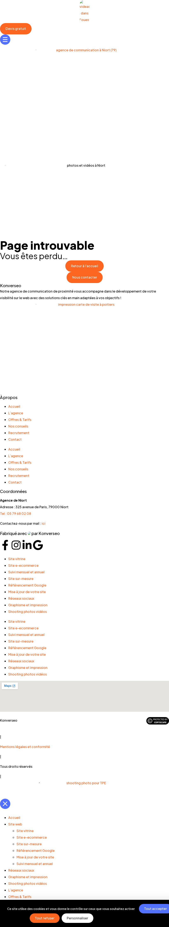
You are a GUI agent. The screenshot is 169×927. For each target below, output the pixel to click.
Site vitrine (16, 559)
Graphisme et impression (27, 605)
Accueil (14, 406)
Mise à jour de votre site (27, 592)
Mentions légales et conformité (25, 746)
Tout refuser (44, 918)
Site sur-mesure (20, 578)
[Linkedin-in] (27, 545)
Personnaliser (77, 918)
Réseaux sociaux (21, 598)
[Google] (38, 545)
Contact (15, 439)
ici (43, 523)
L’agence (15, 413)
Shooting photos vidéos (27, 611)
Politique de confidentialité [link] (122, 918)
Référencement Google (27, 585)
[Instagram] (16, 545)
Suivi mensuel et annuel (26, 572)
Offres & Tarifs (19, 419)
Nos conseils (18, 426)
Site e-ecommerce (23, 565)
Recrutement (18, 433)
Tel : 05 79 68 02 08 (15, 513)
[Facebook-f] (5, 545)
